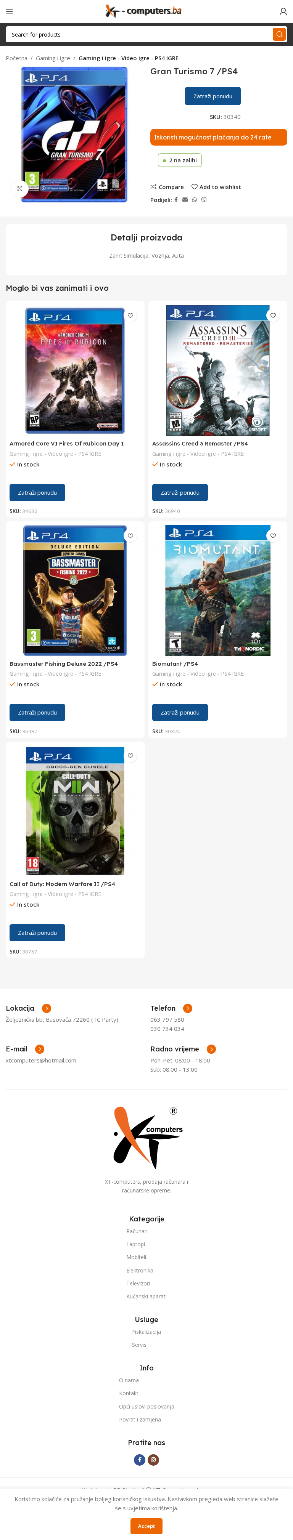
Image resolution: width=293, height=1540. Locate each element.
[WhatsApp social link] (194, 200)
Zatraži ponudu (212, 96)
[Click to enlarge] (20, 188)
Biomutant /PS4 (175, 663)
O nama (129, 1380)
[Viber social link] (204, 200)
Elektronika (139, 1270)
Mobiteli (136, 1257)
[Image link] (146, 1137)
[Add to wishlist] (130, 315)
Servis (139, 1344)
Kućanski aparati (146, 1296)
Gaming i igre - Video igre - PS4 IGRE (129, 58)
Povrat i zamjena (140, 1419)
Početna (16, 58)
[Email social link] (185, 200)
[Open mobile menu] (9, 11)
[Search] (279, 34)
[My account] (283, 11)
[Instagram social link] (153, 1460)
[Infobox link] (171, 1008)
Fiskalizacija (146, 1331)
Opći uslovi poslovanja (146, 1406)
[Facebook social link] (176, 200)
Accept (146, 1525)
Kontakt (128, 1393)
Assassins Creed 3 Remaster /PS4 (200, 443)
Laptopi (135, 1244)
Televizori (138, 1283)
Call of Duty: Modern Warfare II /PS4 (62, 884)
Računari (137, 1231)
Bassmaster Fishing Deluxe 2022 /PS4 (64, 663)
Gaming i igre (53, 58)
